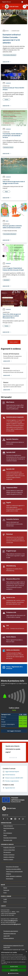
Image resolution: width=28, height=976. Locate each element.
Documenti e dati (7, 840)
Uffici (4, 830)
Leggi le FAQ (6, 936)
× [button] (26, 951)
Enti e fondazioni (7, 833)
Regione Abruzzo (6, 2)
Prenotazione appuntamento (10, 931)
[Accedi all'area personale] (22, 2)
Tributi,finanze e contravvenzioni (14, 871)
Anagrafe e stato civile (9, 847)
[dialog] (14, 963)
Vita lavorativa (7, 852)
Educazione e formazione (12, 867)
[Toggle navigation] (3, 6)
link (6, 963)
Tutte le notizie (13, 342)
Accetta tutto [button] (14, 966)
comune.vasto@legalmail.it (10, 921)
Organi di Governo (8, 826)
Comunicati (8, 83)
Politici (5, 835)
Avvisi (7, 31)
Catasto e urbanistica (8, 857)
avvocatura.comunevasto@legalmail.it (11, 924)
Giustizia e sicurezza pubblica (13, 869)
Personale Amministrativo (10, 838)
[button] (14, 973)
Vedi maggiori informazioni (14, 731)
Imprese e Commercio (8, 855)
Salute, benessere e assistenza (14, 876)
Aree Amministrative (8, 828)
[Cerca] (25, 6)
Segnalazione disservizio (9, 933)
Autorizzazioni (9, 878)
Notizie (5, 888)
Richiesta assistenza (8, 938)
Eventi (5, 902)
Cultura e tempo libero (9, 850)
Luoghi (5, 899)
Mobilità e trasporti (8, 859)
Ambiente (8, 874)
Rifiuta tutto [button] (14, 970)
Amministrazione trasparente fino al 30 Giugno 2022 (13, 946)
